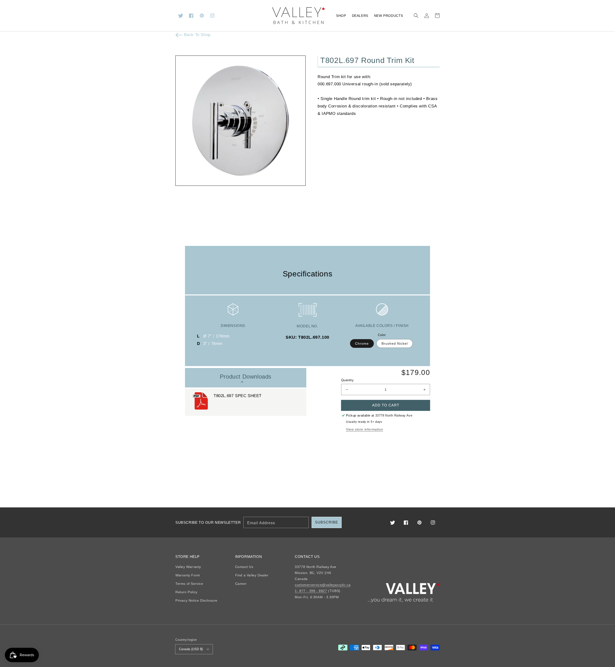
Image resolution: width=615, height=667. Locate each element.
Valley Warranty (188, 567)
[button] (416, 15)
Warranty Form (187, 575)
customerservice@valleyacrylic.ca (323, 585)
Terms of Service (189, 584)
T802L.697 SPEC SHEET (238, 395)
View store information (364, 429)
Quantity (347, 380)
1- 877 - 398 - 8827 (311, 591)
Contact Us (244, 567)
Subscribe (326, 522)
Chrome (362, 343)
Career (241, 584)
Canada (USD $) (191, 649)
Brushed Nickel (394, 343)
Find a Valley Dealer (252, 575)
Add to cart (385, 405)
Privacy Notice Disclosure (196, 600)
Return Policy (186, 592)
